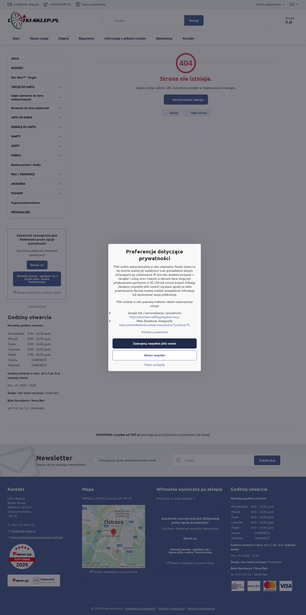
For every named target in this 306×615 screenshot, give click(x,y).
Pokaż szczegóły (154, 365)
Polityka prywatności (154, 332)
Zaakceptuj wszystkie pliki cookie (154, 343)
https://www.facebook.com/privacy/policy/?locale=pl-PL (154, 325)
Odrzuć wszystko (154, 355)
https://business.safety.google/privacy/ (154, 317)
